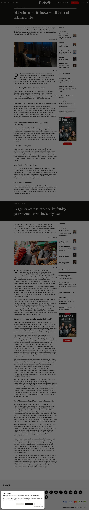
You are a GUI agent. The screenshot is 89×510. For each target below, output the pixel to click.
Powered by (38, 506)
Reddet (20, 504)
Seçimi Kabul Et (29, 504)
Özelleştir (39, 504)
